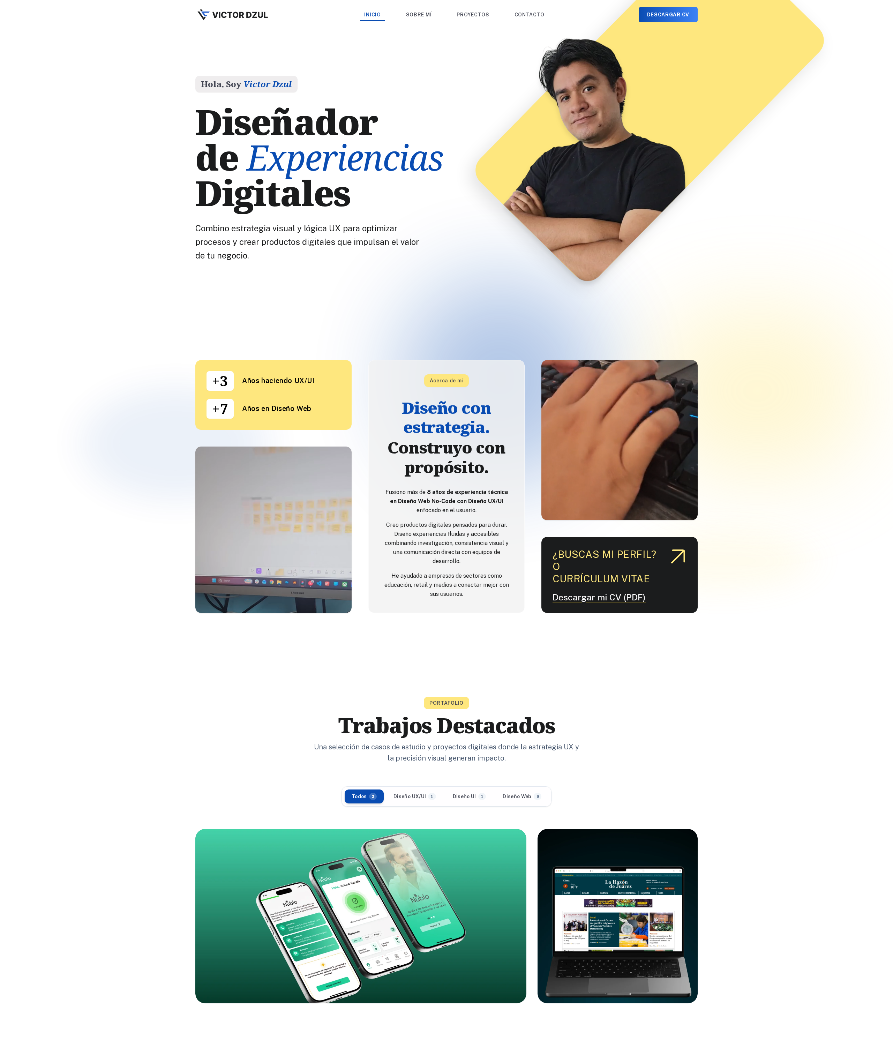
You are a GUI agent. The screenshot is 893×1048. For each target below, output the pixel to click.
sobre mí (419, 14)
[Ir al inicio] (232, 14)
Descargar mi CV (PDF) (599, 597)
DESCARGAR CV (668, 14)
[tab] (364, 796)
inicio (372, 14)
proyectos (473, 14)
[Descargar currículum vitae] (678, 556)
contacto (530, 14)
